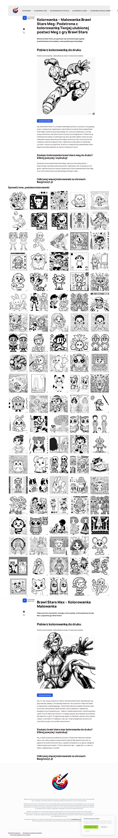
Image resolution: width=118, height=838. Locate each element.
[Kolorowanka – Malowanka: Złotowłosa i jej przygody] (79, 485)
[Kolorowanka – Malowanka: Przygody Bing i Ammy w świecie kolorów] (59, 485)
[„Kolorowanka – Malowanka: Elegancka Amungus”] (99, 424)
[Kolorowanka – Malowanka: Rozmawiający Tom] (38, 586)
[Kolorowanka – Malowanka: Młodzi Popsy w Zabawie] (79, 566)
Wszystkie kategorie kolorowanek (20, 835)
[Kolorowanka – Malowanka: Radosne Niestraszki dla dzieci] (59, 586)
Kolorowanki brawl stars (31, 17)
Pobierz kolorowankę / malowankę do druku (52, 56)
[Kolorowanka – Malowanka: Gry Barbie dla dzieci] (38, 546)
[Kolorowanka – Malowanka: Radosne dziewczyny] (79, 546)
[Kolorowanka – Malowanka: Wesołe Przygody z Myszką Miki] (38, 464)
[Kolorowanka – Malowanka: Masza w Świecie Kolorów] (79, 261)
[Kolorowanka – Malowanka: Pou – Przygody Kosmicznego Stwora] (38, 200)
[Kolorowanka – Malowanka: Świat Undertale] (59, 464)
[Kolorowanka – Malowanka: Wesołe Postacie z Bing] (18, 200)
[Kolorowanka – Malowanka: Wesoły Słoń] (59, 363)
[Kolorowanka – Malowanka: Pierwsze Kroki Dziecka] (18, 444)
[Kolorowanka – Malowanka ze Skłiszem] (18, 424)
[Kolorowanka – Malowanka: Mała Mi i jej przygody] (59, 424)
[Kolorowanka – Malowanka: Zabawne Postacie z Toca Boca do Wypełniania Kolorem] (18, 586)
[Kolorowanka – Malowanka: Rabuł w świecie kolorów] (18, 302)
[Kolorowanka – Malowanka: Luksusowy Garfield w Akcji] (99, 464)
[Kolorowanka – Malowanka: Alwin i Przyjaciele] (59, 302)
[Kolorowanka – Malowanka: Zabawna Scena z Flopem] (79, 241)
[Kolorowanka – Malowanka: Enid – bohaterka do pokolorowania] (38, 241)
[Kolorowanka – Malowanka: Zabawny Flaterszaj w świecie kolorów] (59, 546)
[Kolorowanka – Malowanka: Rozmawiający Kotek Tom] (18, 566)
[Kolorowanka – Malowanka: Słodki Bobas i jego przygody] (79, 322)
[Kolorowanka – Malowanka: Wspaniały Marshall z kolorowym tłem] (79, 464)
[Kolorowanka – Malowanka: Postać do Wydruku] (99, 444)
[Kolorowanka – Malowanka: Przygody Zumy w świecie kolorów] (99, 200)
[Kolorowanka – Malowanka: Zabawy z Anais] (38, 342)
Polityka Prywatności (14, 833)
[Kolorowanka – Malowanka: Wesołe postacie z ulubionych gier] (99, 342)
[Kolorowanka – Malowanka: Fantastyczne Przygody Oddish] (79, 342)
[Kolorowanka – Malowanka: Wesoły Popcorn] (18, 403)
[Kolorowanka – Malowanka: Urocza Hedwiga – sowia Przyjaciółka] (79, 424)
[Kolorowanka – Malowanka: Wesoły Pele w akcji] (18, 220)
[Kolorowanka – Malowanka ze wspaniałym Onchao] (18, 363)
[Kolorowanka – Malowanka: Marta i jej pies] (59, 525)
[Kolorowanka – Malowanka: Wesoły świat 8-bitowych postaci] (59, 342)
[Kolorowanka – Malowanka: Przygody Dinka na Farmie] (38, 322)
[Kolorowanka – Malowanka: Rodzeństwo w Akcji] (18, 505)
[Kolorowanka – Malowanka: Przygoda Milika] (59, 261)
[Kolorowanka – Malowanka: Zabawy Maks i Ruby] (99, 566)
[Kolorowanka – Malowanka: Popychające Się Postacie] (99, 383)
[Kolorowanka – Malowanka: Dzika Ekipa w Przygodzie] (99, 586)
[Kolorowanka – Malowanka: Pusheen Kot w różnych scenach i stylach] (38, 485)
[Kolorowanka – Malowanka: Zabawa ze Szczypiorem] (79, 444)
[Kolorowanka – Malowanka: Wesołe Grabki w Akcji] (99, 363)
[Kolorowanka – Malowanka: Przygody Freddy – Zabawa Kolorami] (79, 220)
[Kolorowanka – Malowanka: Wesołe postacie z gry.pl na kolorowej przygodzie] (18, 383)
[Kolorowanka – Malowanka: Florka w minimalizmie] (59, 383)
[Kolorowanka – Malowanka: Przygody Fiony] (18, 322)
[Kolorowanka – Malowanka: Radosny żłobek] (38, 363)
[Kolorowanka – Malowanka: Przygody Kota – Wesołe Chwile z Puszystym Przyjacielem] (79, 200)
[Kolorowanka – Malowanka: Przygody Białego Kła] (79, 525)
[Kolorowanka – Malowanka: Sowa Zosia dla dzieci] (38, 525)
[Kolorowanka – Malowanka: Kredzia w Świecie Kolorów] (99, 261)
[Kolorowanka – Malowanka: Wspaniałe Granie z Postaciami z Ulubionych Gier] (18, 546)
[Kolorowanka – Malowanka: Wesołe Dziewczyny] (38, 444)
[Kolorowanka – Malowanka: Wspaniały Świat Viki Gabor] (99, 525)
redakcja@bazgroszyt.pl (77, 819)
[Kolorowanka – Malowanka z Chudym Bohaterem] (38, 302)
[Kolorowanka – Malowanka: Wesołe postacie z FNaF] (79, 281)
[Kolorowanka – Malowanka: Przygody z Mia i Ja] (59, 505)
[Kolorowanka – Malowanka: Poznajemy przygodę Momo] (38, 220)
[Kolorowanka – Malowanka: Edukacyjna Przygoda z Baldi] (99, 281)
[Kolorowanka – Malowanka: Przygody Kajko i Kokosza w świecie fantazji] (79, 302)
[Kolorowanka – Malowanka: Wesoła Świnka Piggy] (38, 261)
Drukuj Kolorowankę (76, 56)
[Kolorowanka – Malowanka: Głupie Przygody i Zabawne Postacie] (38, 383)
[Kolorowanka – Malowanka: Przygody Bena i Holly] (79, 586)
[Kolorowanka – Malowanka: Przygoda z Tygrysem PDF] (99, 485)
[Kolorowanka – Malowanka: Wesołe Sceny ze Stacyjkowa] (79, 505)
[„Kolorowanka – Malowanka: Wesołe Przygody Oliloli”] (38, 403)
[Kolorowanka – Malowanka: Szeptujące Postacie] (99, 403)
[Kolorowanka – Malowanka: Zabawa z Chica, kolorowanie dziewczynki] (59, 322)
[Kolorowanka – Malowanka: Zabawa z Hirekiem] (99, 302)
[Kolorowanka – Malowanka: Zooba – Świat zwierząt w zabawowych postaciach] (18, 281)
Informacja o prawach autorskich (32, 833)
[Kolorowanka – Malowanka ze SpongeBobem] (18, 525)
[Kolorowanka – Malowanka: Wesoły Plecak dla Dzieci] (79, 363)
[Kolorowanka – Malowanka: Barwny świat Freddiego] (18, 485)
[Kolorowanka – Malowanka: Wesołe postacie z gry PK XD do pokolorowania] (18, 261)
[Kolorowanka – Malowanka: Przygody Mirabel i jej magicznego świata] (79, 403)
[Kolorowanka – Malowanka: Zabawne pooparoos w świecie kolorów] (18, 464)
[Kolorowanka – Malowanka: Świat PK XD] (59, 281)
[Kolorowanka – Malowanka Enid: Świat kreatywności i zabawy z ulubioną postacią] (99, 241)
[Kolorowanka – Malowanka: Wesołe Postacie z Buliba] (79, 383)
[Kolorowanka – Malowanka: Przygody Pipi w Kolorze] (99, 220)
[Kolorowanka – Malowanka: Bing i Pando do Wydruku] (99, 546)
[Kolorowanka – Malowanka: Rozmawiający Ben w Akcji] (38, 566)
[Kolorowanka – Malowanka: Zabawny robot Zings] (59, 566)
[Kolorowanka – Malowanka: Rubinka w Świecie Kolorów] (38, 424)
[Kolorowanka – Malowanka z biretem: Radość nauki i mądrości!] (18, 342)
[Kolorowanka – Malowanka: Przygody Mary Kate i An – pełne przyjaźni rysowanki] (38, 505)
